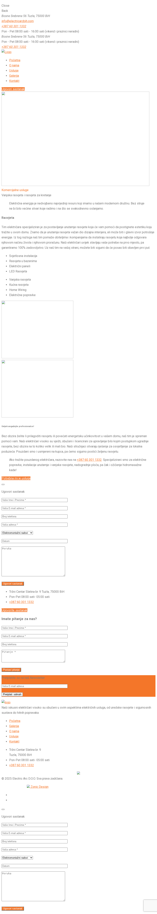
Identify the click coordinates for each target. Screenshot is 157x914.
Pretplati (12, 694)
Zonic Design (39, 787)
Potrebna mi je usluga (16, 478)
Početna (14, 721)
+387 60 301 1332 (14, 26)
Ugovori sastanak (13, 89)
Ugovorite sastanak (14, 610)
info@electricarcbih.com (18, 21)
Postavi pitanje (11, 669)
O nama (14, 731)
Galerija (14, 726)
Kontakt (14, 741)
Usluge (14, 736)
